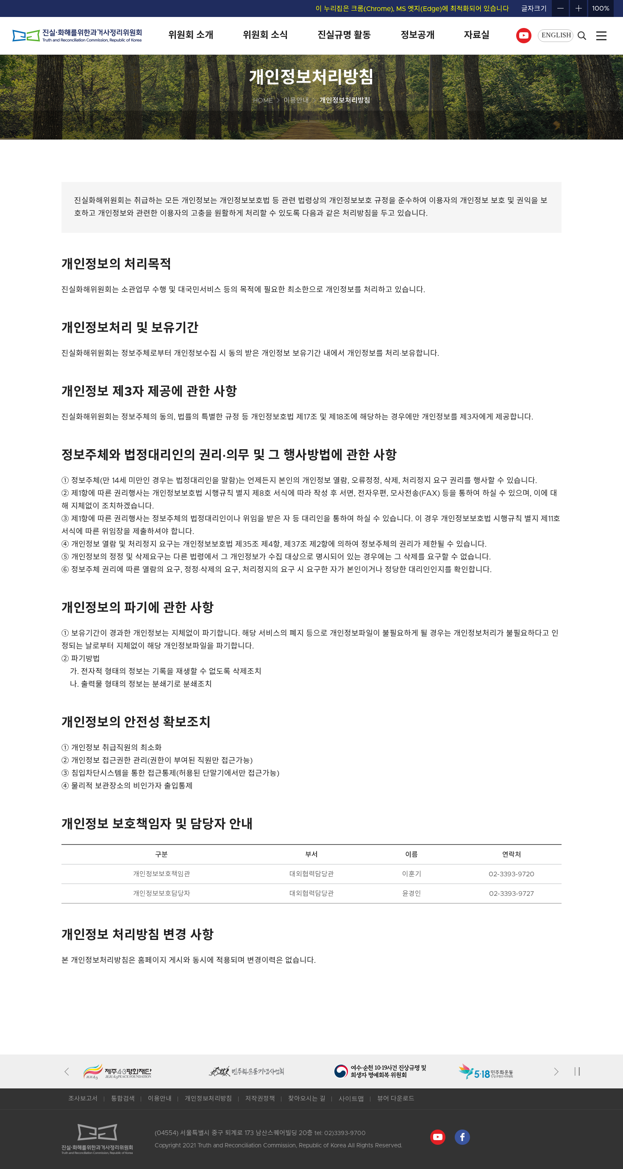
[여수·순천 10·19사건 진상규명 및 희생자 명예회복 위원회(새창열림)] (396, 1071)
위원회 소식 (265, 35)
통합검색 (123, 1099)
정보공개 (417, 35)
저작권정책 (260, 1099)
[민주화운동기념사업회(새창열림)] (271, 1071)
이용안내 (160, 1099)
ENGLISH (556, 35)
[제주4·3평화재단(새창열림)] (146, 1071)
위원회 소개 (190, 35)
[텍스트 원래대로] (601, 8)
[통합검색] (582, 35)
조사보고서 (83, 1099)
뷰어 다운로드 (395, 1099)
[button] (68, 1071)
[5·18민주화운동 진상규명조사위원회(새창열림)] (521, 1071)
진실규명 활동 (344, 35)
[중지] (577, 1071)
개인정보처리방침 (208, 1099)
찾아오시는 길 (306, 1099)
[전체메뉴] (601, 35)
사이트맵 (351, 1099)
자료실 (477, 35)
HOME (263, 100)
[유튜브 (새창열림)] (523, 31)
